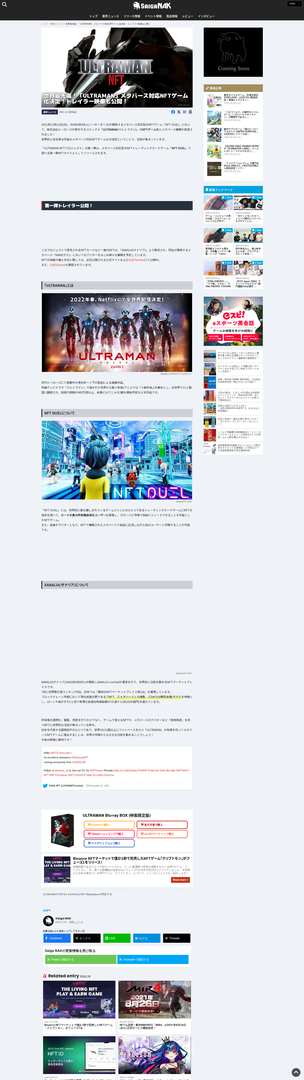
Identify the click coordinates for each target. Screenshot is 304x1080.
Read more (179, 879)
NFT (48, 910)
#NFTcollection (150, 770)
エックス (85, 938)
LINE (112, 938)
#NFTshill (181, 770)
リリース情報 (132, 16)
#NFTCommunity (60, 752)
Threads (174, 938)
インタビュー (206, 16)
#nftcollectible (167, 770)
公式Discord (57, 265)
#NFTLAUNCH (77, 774)
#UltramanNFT (79, 757)
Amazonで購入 (100, 824)
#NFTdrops (96, 770)
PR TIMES (187, 501)
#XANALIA (78, 762)
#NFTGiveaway (58, 774)
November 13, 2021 (99, 786)
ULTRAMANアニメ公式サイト (179, 373)
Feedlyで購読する (62, 959)
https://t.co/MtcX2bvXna (100, 774)
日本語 (292, 3)
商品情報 (172, 16)
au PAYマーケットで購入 (159, 833)
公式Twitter (136, 260)
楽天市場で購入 (153, 824)
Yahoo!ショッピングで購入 (107, 833)
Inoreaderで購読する (136, 959)
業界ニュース (110, 16)
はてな (141, 938)
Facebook (55, 938)
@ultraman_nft (60, 770)
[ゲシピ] (233, 345)
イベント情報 (153, 16)
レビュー (187, 16)
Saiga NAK (152, 6)
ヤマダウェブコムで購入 (105, 843)
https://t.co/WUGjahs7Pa (128, 770)
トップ (93, 16)
